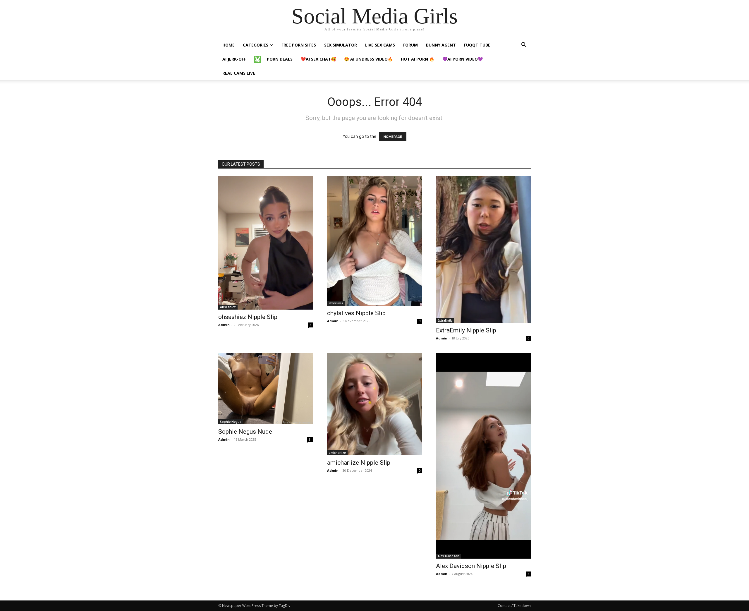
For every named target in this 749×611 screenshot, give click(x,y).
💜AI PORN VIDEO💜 (462, 59)
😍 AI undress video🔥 (368, 59)
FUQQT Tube (477, 45)
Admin (224, 324)
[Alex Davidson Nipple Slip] (483, 456)
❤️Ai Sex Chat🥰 (318, 59)
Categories (255, 45)
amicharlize (337, 453)
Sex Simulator (340, 45)
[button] (524, 45)
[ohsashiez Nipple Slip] (265, 243)
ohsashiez (228, 307)
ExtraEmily (445, 320)
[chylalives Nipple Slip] (374, 241)
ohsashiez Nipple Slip (247, 316)
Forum (410, 45)
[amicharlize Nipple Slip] (374, 404)
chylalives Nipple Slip (356, 313)
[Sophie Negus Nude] (265, 388)
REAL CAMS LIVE (238, 73)
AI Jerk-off (234, 59)
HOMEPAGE (393, 137)
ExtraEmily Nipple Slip (466, 330)
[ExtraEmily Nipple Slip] (483, 249)
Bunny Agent (441, 45)
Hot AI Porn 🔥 (417, 59)
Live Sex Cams (380, 45)
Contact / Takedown (514, 605)
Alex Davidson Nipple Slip (471, 565)
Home (228, 45)
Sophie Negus (230, 422)
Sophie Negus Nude (245, 431)
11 (310, 439)
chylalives (336, 303)
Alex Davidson (448, 556)
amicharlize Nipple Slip (358, 462)
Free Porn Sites (298, 45)
